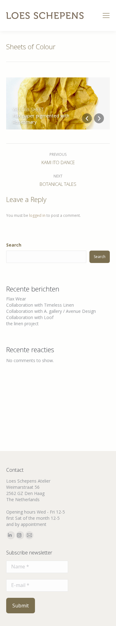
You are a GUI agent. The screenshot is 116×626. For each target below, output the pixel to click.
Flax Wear (16, 299)
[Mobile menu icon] (106, 15)
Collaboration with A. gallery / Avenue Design (51, 311)
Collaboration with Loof (30, 317)
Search (13, 245)
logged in (37, 215)
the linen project (22, 323)
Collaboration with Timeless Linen (40, 305)
